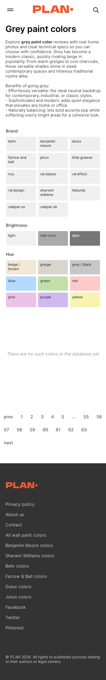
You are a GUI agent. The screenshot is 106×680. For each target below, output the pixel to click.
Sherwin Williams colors (29, 555)
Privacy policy (20, 504)
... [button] (74, 416)
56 (99, 416)
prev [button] (8, 416)
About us (14, 514)
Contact (13, 524)
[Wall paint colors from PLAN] (53, 9)
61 (58, 429)
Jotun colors (18, 597)
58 (19, 429)
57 (6, 429)
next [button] (8, 442)
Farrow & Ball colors (26, 576)
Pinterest (14, 627)
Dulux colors (18, 586)
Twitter (12, 617)
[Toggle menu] (10, 10)
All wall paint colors (25, 535)
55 (86, 416)
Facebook (15, 607)
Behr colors (17, 566)
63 (84, 429)
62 (71, 429)
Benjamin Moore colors (29, 545)
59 (32, 429)
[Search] (96, 10)
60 (45, 429)
